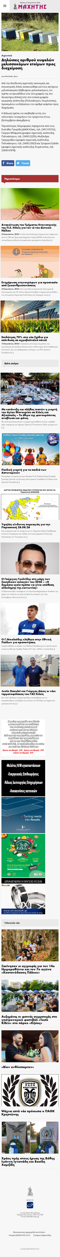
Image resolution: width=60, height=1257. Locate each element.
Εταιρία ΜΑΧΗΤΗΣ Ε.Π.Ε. (20, 1235)
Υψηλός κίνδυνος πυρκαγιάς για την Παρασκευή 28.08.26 (25, 525)
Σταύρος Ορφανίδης (42, 1235)
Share (9, 163)
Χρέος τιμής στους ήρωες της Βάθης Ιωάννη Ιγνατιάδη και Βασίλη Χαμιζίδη (28, 1161)
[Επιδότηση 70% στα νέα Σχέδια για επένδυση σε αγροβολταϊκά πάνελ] (30, 316)
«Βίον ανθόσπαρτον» (17, 1067)
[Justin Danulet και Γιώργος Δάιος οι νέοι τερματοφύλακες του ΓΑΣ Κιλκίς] (30, 671)
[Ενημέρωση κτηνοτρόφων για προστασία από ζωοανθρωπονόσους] (30, 262)
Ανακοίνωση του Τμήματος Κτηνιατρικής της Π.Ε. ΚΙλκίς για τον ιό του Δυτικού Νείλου (28, 227)
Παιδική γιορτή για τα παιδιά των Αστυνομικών (23, 471)
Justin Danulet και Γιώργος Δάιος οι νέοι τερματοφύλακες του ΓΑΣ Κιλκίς (28, 692)
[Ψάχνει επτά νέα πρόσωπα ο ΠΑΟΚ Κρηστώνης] (30, 1090)
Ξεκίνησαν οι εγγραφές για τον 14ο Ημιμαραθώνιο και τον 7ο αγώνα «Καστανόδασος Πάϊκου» (28, 969)
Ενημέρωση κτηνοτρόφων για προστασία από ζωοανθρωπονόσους (29, 283)
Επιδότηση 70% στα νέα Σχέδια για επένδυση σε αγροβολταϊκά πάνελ (24, 338)
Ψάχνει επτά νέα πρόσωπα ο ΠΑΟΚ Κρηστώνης (28, 1112)
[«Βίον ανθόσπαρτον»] (30, 1046)
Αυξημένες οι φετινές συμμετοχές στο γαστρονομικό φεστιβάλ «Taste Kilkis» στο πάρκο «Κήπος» (29, 1019)
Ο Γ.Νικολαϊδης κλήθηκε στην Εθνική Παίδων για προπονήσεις (26, 640)
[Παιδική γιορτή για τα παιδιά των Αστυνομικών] (30, 449)
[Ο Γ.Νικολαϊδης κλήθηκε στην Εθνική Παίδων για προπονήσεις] (30, 619)
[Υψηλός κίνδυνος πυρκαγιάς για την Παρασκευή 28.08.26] (30, 504)
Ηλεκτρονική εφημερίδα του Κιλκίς (29, 1232)
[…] (50, 240)
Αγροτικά (6, 55)
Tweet (25, 163)
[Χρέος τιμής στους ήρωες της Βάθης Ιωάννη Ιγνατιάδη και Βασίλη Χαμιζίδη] (30, 1138)
